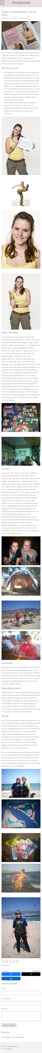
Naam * (4, 988)
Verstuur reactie (9, 1025)
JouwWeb (10, 1048)
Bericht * (5, 1009)
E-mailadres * (7, 998)
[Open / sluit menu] (2, 2)
